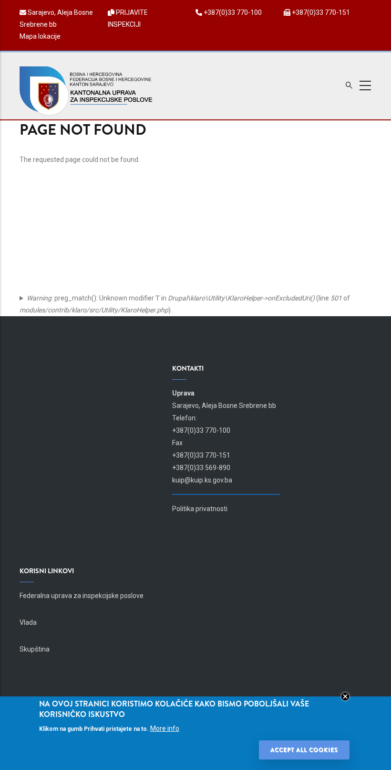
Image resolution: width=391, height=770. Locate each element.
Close (345, 696)
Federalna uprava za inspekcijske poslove (82, 595)
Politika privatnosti (199, 509)
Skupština (35, 649)
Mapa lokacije (40, 36)
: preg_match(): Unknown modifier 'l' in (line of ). (185, 304)
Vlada (28, 622)
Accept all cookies (304, 750)
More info (164, 728)
